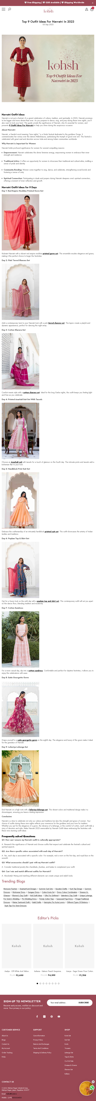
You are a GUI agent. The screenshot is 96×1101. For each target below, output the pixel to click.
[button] (9, 9)
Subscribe (84, 1002)
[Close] (92, 3)
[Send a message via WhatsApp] (92, 1087)
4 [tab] (46, 983)
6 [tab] (52, 983)
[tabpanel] (16, 950)
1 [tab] (37, 983)
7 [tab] (55, 983)
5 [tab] (49, 983)
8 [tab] (58, 983)
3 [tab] (43, 983)
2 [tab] (40, 983)
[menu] (3, 9)
